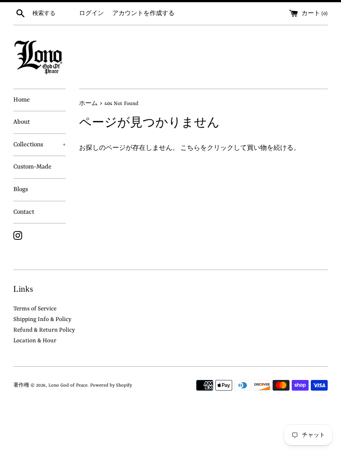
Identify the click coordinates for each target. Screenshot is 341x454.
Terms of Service (34, 308)
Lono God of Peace (67, 385)
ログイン (91, 14)
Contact (23, 211)
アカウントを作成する (143, 14)
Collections (39, 144)
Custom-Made (32, 166)
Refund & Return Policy (44, 330)
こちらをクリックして (213, 148)
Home (21, 99)
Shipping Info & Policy (42, 319)
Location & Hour (34, 340)
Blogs (20, 189)
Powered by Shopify (111, 385)
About (21, 121)
